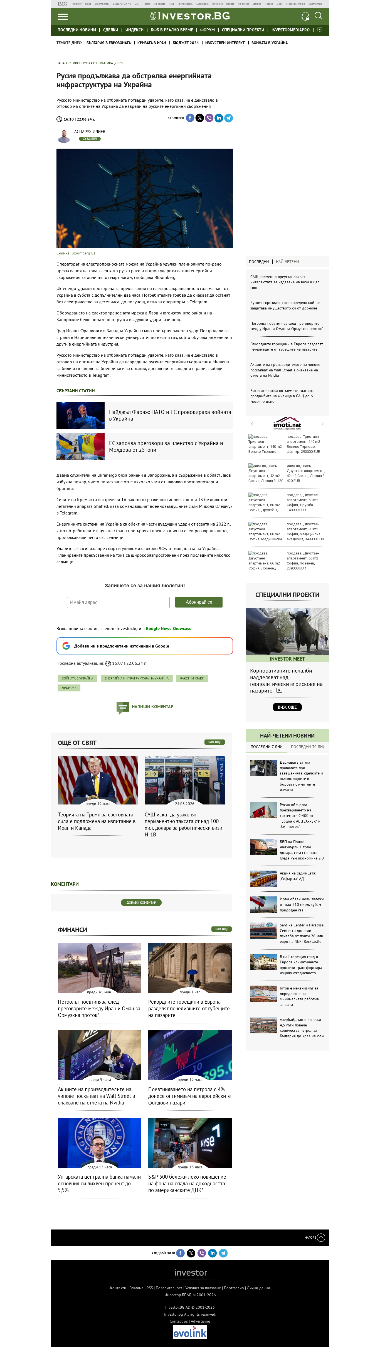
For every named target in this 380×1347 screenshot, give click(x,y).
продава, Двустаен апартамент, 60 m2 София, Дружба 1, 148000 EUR (303, 502)
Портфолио (234, 1287)
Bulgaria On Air (122, 4)
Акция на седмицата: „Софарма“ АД (298, 876)
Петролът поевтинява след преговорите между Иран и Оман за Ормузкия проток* (286, 326)
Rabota (230, 4)
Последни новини (77, 30)
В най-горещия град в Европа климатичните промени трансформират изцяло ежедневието (302, 965)
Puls (171, 4)
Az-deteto (243, 4)
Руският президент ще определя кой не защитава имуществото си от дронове (285, 305)
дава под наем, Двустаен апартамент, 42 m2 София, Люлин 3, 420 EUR (306, 473)
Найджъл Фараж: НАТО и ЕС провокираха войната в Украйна (170, 415)
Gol (137, 4)
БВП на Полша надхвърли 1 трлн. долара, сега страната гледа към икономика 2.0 (302, 850)
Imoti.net (217, 4)
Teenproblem (185, 4)
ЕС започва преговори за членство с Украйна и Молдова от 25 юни (166, 446)
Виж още (287, 707)
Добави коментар (141, 902)
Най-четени (287, 261)
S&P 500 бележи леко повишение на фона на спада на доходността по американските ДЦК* (187, 1183)
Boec (280, 4)
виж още (214, 742)
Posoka (269, 4)
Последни (259, 261)
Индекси (134, 30)
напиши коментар (152, 706)
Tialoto (146, 4)
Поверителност (169, 1287)
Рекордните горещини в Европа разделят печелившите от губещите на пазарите (286, 346)
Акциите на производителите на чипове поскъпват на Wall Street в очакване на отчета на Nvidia (285, 370)
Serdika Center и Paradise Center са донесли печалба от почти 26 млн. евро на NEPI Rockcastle (302, 933)
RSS (150, 1287)
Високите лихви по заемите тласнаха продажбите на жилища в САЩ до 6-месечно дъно (282, 396)
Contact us (179, 1321)
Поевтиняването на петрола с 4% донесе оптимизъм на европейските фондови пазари (189, 1096)
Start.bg (257, 4)
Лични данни (258, 1287)
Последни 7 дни (267, 746)
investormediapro (291, 30)
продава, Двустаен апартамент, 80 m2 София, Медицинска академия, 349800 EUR (305, 531)
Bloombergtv (102, 4)
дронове (69, 688)
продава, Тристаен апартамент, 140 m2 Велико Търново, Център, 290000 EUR (303, 444)
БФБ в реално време (172, 30)
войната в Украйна (77, 678)
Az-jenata (159, 4)
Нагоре (311, 1237)
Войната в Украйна (269, 43)
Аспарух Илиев (89, 131)
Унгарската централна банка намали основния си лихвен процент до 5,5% (99, 1183)
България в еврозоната (109, 43)
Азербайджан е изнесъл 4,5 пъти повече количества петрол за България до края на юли (302, 1027)
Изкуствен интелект (225, 43)
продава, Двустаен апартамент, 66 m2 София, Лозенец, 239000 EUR (303, 561)
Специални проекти (243, 30)
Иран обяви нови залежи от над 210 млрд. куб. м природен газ (302, 904)
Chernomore (315, 4)
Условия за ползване (203, 1287)
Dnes (88, 4)
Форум (207, 30)
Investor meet (320, 30)
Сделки (110, 30)
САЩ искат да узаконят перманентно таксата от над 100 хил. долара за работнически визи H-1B (183, 824)
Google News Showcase (168, 628)
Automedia (202, 4)
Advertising (200, 1321)
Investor (77, 4)
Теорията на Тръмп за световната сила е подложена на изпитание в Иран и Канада (96, 821)
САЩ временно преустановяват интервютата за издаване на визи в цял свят (284, 282)
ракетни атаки (192, 678)
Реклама (136, 1287)
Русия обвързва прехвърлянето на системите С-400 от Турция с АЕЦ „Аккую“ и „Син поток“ (300, 815)
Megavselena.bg (295, 4)
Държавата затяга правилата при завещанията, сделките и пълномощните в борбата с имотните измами (301, 776)
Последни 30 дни (308, 746)
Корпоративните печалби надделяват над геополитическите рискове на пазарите (286, 680)
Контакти (118, 1287)
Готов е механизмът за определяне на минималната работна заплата (299, 996)
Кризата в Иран (151, 43)
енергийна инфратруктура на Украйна (137, 678)
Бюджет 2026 (186, 43)
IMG (63, 4)
